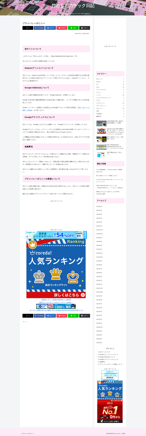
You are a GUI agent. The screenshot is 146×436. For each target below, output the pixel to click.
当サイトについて (104, 352)
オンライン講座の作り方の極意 (40, 310)
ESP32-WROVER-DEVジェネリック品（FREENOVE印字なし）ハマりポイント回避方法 (109, 186)
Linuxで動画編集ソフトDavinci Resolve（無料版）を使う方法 (109, 170)
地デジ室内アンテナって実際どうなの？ (107, 175)
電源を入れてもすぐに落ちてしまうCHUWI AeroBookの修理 (107, 193)
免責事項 (102, 362)
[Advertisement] (56, 39)
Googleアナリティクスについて (109, 359)
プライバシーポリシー (27, 433)
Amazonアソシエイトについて (108, 354)
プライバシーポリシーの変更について (110, 364)
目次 (107, 348)
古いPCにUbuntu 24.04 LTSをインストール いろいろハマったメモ (109, 180)
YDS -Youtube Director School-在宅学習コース (67, 310)
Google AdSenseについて (107, 357)
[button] (84, 28)
